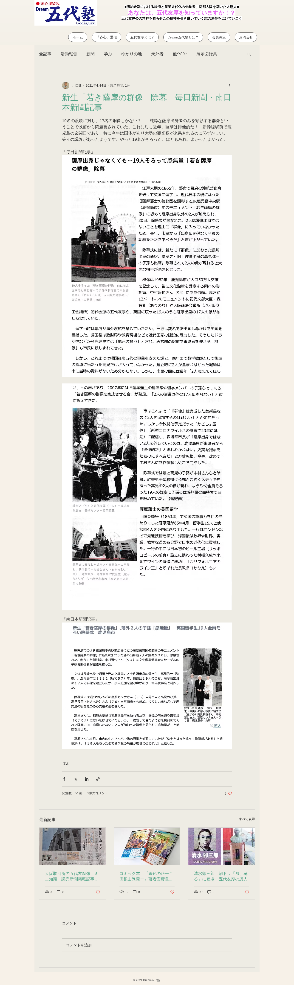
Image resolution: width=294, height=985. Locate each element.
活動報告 (69, 54)
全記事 (45, 54)
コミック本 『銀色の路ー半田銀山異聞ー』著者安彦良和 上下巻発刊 (147, 876)
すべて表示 (247, 819)
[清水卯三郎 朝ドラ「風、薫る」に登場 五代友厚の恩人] (221, 846)
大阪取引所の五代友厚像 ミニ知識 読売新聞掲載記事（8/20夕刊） (72, 876)
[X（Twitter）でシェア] (75, 779)
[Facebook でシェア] (64, 779)
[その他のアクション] (229, 85)
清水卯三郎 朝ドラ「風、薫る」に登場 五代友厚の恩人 (221, 876)
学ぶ (108, 54)
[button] (249, 54)
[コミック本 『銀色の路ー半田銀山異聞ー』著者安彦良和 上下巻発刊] (147, 846)
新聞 (90, 54)
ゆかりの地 (131, 54)
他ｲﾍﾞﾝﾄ (180, 54)
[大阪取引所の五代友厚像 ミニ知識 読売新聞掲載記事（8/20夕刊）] (72, 846)
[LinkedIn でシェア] (87, 779)
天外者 (157, 54)
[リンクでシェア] (98, 779)
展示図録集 (206, 54)
